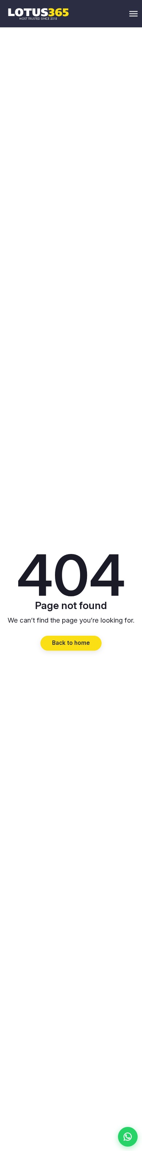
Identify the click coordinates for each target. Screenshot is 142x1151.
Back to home (71, 642)
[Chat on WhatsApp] (128, 1137)
